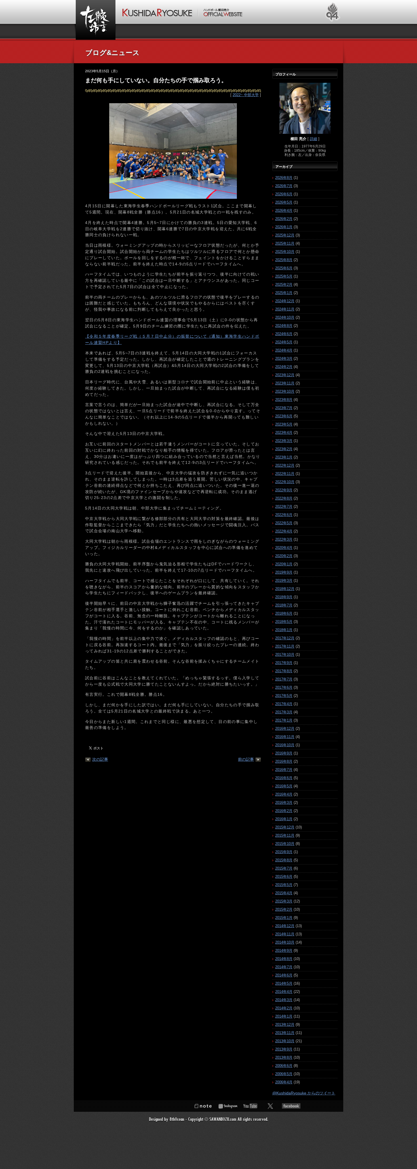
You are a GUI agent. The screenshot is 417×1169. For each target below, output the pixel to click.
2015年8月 (283, 860)
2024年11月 (284, 309)
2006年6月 (283, 1066)
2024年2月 (283, 367)
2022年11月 (284, 474)
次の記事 (100, 759)
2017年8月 (283, 671)
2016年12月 (284, 728)
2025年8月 (283, 260)
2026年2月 (283, 219)
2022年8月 (283, 498)
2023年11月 (284, 383)
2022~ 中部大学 (246, 95)
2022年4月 (283, 531)
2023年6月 (283, 416)
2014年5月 (283, 983)
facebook (291, 1106)
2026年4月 (283, 210)
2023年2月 (283, 449)
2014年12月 (284, 926)
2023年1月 (283, 457)
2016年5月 (283, 786)
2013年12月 (284, 1024)
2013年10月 (284, 1041)
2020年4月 (283, 548)
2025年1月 (283, 293)
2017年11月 (284, 646)
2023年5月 (283, 424)
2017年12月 (284, 638)
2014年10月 (284, 942)
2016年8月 (283, 761)
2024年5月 (283, 342)
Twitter (270, 1106)
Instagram (227, 1106)
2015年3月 (283, 901)
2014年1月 (283, 1016)
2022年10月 (284, 482)
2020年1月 (283, 564)
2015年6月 (283, 876)
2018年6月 (283, 613)
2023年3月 (283, 441)
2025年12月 (284, 235)
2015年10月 (284, 844)
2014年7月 (283, 967)
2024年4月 (283, 350)
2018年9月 (283, 597)
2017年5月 (283, 696)
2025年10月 (284, 252)
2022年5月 (283, 523)
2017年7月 (283, 679)
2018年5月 (283, 622)
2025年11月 (284, 243)
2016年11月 (284, 737)
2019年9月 (283, 572)
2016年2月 (283, 811)
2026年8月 (283, 178)
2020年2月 (283, 556)
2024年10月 (284, 317)
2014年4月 (283, 992)
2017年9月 (283, 663)
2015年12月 (284, 827)
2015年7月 (283, 868)
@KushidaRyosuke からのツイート (303, 1093)
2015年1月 (283, 918)
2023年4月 (283, 432)
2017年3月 (283, 712)
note (202, 1106)
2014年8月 (283, 959)
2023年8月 (283, 400)
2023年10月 (284, 391)
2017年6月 (283, 687)
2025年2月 (283, 284)
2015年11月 (284, 835)
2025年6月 (283, 268)
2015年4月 (283, 893)
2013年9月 (283, 1049)
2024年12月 (284, 301)
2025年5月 (283, 276)
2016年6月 (283, 778)
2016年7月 (283, 770)
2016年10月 (284, 745)
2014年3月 (283, 1000)
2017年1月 (283, 720)
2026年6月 (283, 194)
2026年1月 (283, 227)
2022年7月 (283, 506)
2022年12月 (284, 465)
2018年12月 (284, 589)
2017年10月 (284, 654)
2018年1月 (283, 630)
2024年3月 (283, 358)
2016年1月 (283, 819)
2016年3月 (283, 802)
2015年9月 (283, 852)
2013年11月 (284, 1033)
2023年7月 (283, 408)
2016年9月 (283, 753)
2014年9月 (283, 950)
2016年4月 (283, 794)
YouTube (250, 1106)
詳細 (313, 139)
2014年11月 (284, 934)
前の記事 (246, 759)
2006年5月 (283, 1074)
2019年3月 (283, 580)
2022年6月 (283, 515)
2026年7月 (283, 186)
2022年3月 (283, 539)
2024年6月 (283, 334)
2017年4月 (283, 704)
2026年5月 (283, 202)
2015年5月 (283, 885)
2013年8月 (283, 1057)
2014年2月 (283, 1008)
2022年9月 (283, 490)
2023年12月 (284, 375)
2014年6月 (283, 975)
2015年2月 (283, 909)
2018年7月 (283, 605)
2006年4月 (283, 1082)
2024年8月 (283, 326)
